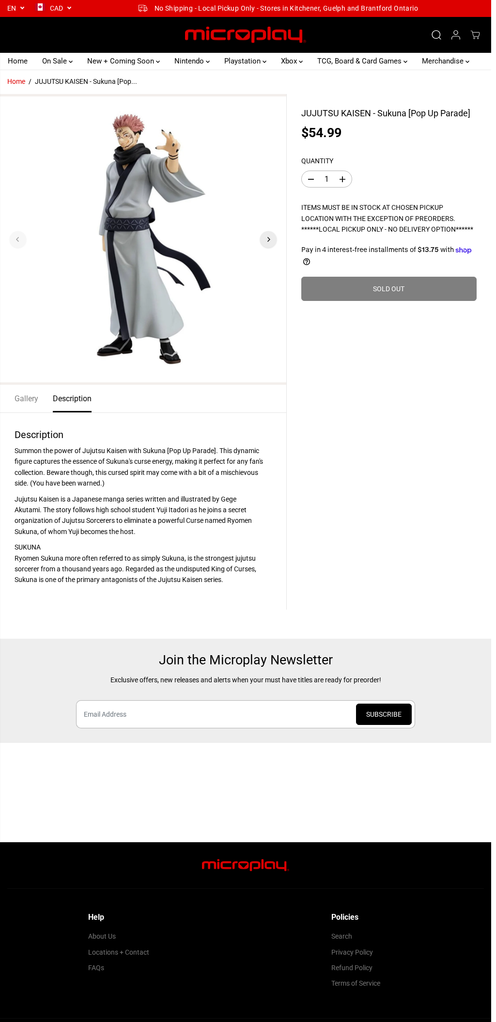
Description (72, 398)
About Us (102, 936)
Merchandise (443, 61)
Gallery (26, 398)
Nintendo (190, 61)
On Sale (55, 61)
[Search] (436, 35)
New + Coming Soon (121, 61)
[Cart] (475, 35)
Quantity (317, 161)
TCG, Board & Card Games (360, 61)
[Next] (268, 239)
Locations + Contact (118, 952)
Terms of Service (355, 983)
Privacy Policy (352, 952)
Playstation (243, 61)
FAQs (96, 968)
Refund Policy (351, 968)
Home (18, 61)
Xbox (290, 61)
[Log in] (456, 35)
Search (341, 936)
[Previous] (18, 239)
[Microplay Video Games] (245, 35)
